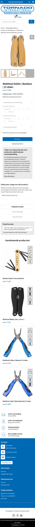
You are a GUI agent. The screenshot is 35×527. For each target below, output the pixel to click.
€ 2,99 (7, 281)
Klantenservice (5, 485)
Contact (3, 482)
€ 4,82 (7, 404)
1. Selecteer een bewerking (12, 102)
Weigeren (23, 524)
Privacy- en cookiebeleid (8, 496)
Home (2, 28)
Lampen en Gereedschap (8, 30)
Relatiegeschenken (11, 28)
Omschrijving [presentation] (17, 212)
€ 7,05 (7, 363)
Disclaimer (4, 498)
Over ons (3, 471)
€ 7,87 (7, 322)
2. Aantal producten (10, 127)
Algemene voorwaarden (8, 493)
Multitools (20, 30)
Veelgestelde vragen (7, 474)
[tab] (17, 207)
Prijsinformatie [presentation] (17, 206)
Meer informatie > (9, 176)
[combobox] (15, 22)
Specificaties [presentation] (17, 217)
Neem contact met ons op (9, 195)
